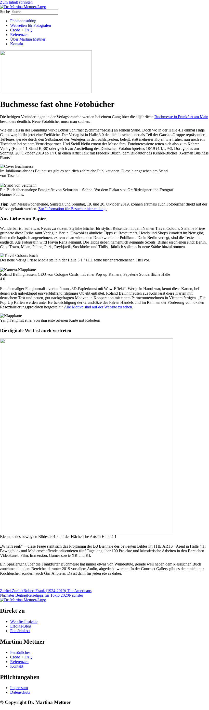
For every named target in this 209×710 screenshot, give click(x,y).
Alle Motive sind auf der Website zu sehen (98, 307)
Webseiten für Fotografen (30, 25)
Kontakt (16, 44)
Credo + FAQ (21, 30)
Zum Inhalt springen (16, 2)
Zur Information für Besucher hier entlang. (72, 209)
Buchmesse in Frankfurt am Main (181, 117)
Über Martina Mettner (27, 39)
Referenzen (19, 34)
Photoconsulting (23, 21)
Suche (5, 11)
